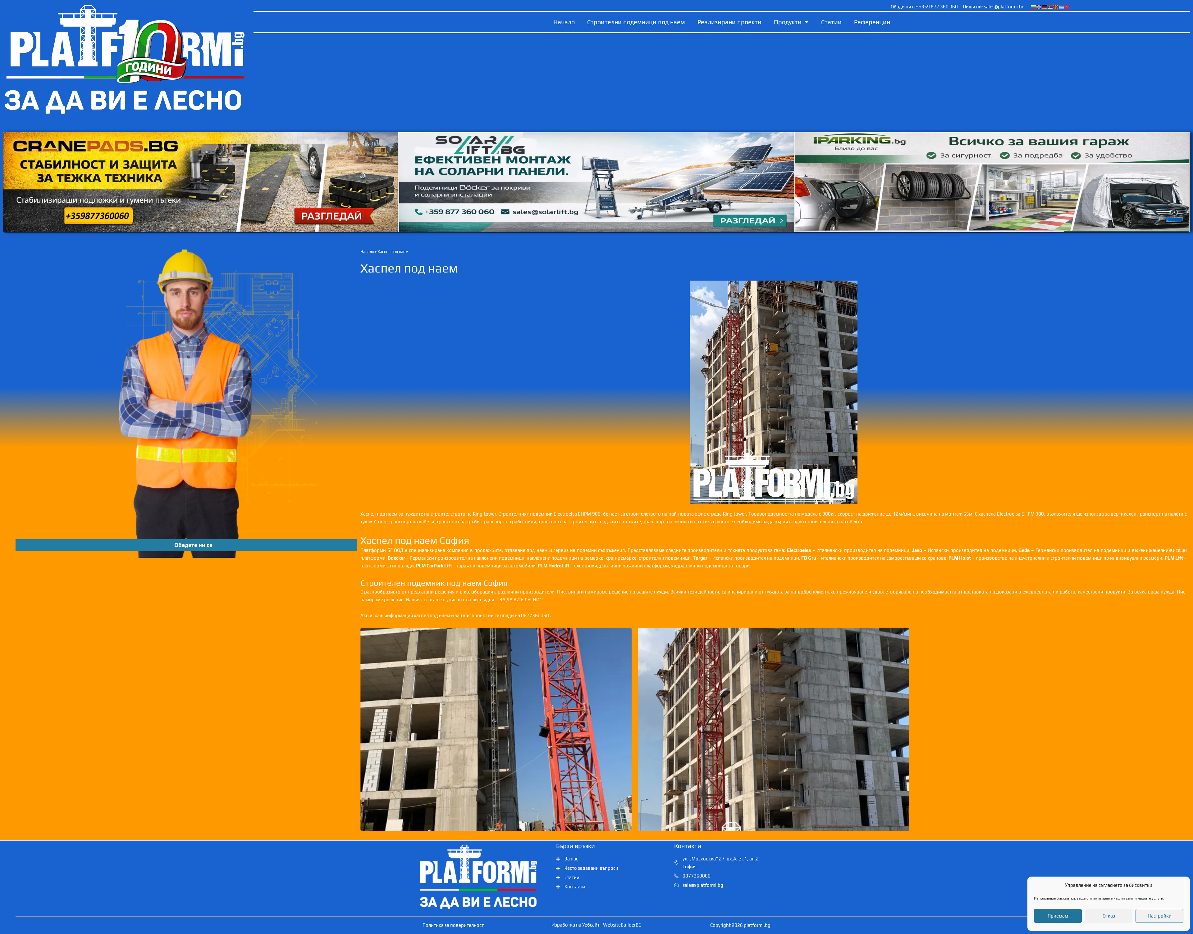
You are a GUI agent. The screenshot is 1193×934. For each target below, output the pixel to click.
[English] (1039, 6)
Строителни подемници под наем (636, 21)
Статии (831, 21)
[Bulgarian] (1033, 6)
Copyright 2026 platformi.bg (740, 925)
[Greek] (1061, 6)
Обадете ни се (193, 545)
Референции (872, 21)
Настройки (1160, 915)
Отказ (1109, 915)
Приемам (1058, 915)
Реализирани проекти (729, 21)
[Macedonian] (1056, 6)
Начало (564, 21)
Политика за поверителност (453, 925)
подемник (541, 514)
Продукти (788, 21)
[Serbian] (1050, 6)
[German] (1045, 6)
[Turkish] (1067, 6)
